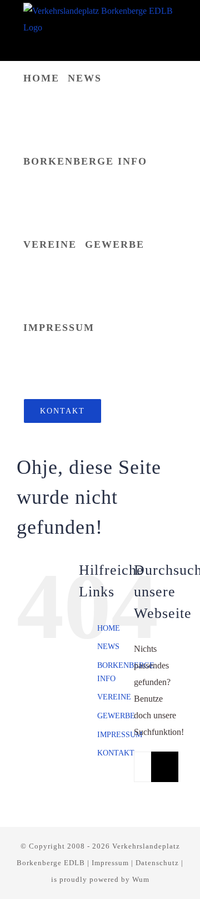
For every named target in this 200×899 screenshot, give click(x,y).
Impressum (110, 863)
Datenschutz (157, 863)
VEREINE (114, 697)
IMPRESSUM (119, 735)
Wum (140, 879)
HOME (108, 628)
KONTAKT (115, 753)
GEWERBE (116, 716)
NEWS (108, 646)
